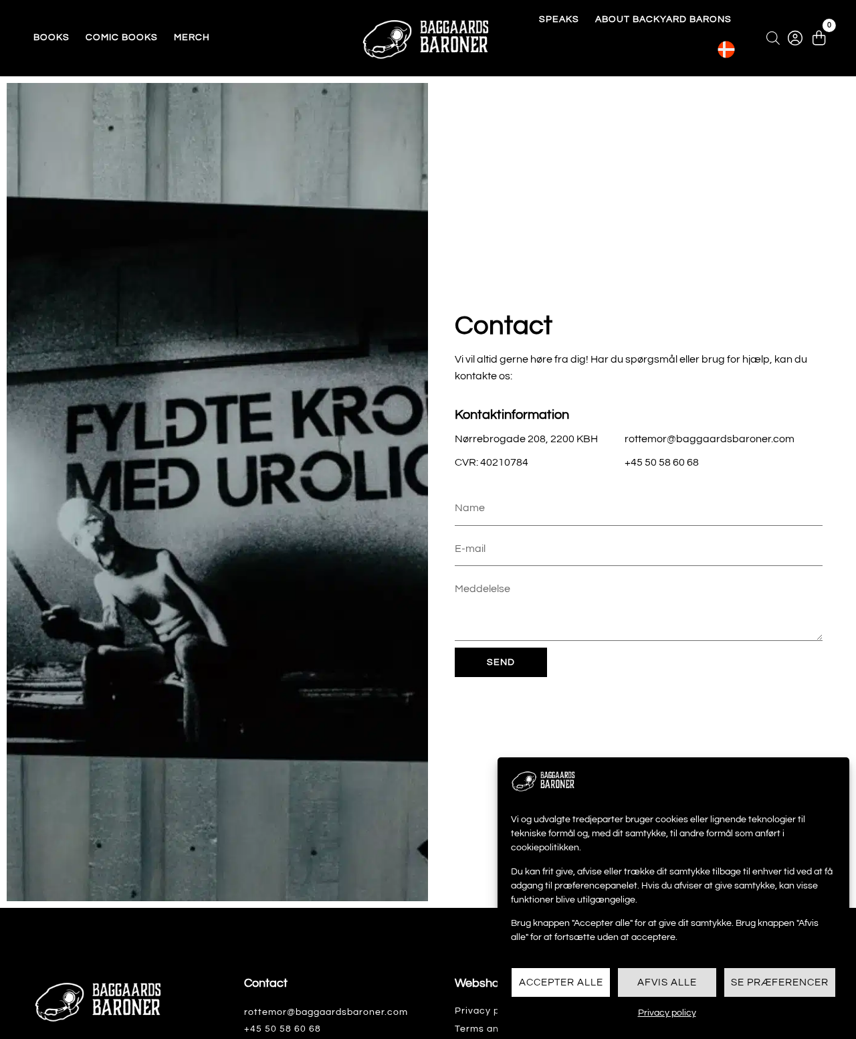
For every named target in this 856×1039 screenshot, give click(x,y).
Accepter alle (561, 982)
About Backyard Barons (663, 19)
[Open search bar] (773, 38)
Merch (192, 37)
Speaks (559, 19)
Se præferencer (780, 982)
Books (51, 37)
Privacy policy (667, 1013)
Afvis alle (667, 982)
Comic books (122, 37)
